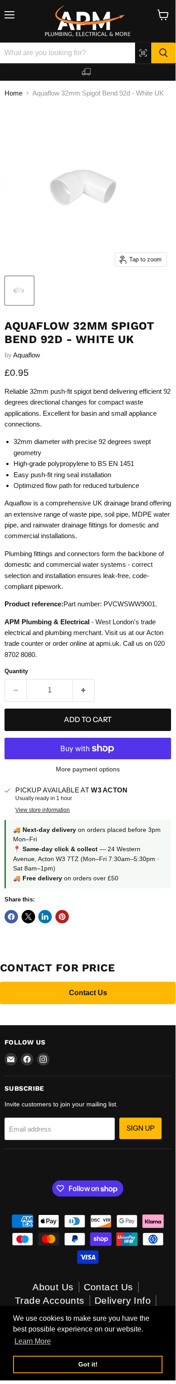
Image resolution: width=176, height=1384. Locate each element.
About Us (52, 1287)
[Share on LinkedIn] (45, 916)
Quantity (16, 671)
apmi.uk (107, 643)
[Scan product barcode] (143, 53)
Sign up (140, 1128)
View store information (42, 810)
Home (14, 93)
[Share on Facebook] (11, 916)
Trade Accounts (50, 1300)
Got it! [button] (88, 1364)
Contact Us (88, 993)
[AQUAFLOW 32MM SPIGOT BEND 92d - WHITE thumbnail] (19, 290)
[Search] (163, 53)
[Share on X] (28, 916)
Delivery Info (123, 1300)
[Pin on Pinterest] (62, 916)
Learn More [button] (32, 1341)
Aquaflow (26, 355)
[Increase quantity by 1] (84, 690)
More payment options (88, 769)
